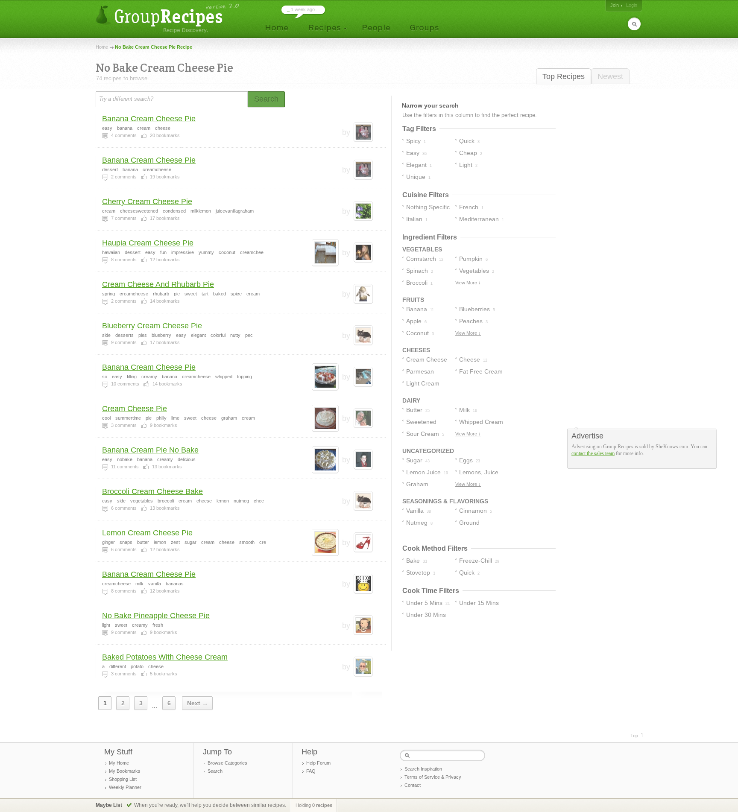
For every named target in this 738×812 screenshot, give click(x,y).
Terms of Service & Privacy (432, 777)
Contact (412, 785)
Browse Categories (227, 762)
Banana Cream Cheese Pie (149, 118)
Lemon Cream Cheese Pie (147, 533)
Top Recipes (563, 76)
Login (631, 5)
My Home (119, 762)
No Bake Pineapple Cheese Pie (156, 615)
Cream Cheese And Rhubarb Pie (158, 284)
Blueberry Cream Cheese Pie (152, 325)
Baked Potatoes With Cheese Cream (165, 657)
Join (614, 5)
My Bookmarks (125, 771)
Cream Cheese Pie (134, 408)
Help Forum (318, 762)
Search (215, 771)
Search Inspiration (423, 768)
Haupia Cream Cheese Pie (147, 243)
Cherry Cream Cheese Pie (147, 201)
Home (102, 47)
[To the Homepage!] (168, 18)
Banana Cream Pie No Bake (150, 450)
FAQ (311, 771)
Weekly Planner (125, 787)
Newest (610, 76)
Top (634, 735)
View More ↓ (468, 282)
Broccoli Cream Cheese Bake (152, 491)
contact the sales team (593, 453)
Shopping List (123, 779)
